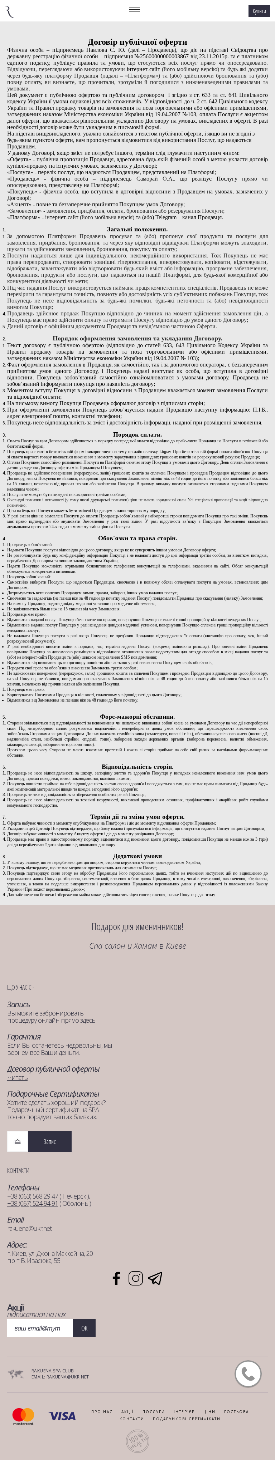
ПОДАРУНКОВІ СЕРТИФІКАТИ (187, 1418)
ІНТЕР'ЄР (184, 1411)
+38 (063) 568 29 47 (32, 1196)
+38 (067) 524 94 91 (32, 1203)
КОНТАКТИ (132, 1418)
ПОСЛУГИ (154, 1411)
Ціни (209, 1411)
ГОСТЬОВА (236, 1411)
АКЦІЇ (127, 1411)
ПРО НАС (102, 1411)
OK (84, 1328)
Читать (17, 1077)
